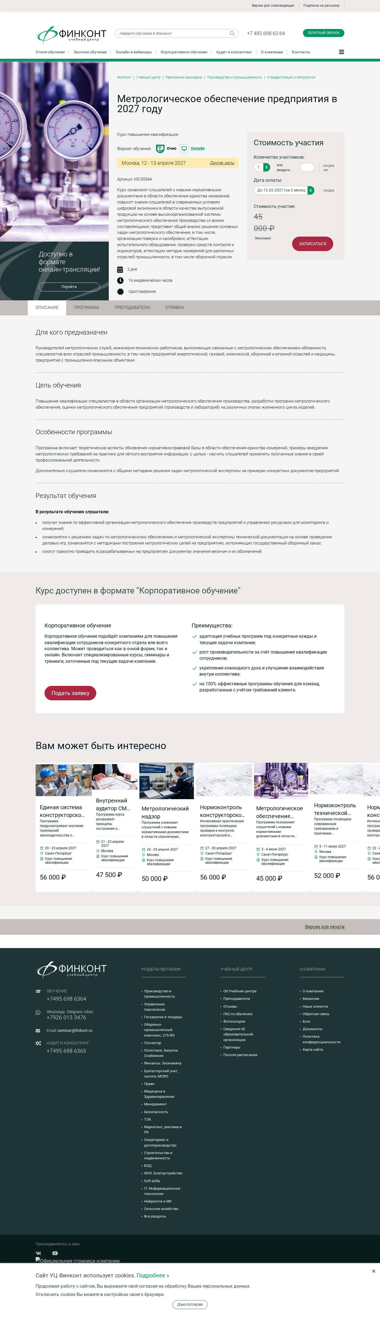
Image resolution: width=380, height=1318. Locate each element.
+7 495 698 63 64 (266, 33)
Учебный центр (149, 77)
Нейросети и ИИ (157, 1201)
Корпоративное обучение (184, 52)
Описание (47, 307)
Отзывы (230, 1006)
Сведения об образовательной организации (238, 1034)
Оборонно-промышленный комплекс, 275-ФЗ (159, 1029)
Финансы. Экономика (162, 1063)
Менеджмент (155, 1104)
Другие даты (222, 162)
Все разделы (155, 1216)
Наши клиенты (315, 1006)
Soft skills (152, 1181)
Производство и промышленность (234, 77)
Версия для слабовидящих (273, 6)
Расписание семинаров (184, 77)
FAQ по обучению (238, 1014)
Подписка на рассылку (321, 6)
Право (149, 1084)
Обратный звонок (324, 33)
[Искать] (232, 33)
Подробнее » (153, 1275)
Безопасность (156, 1112)
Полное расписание (240, 1055)
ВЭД (148, 1166)
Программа (86, 307)
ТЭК (147, 1119)
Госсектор (152, 1043)
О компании (272, 52)
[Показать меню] (341, 52)
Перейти (69, 286)
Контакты (301, 52)
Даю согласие (190, 1304)
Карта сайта (313, 1049)
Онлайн (198, 148)
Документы (312, 1029)
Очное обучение (50, 52)
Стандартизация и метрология (291, 77)
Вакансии (311, 999)
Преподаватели (132, 307)
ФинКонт (124, 77)
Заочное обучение (90, 52)
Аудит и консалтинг (234, 52)
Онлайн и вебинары (134, 52)
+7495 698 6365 (66, 1051)
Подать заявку (70, 693)
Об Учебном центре (239, 991)
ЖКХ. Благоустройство (163, 1173)
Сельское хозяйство (161, 1209)
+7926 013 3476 (66, 1017)
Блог (306, 1021)
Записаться (312, 243)
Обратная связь (316, 1014)
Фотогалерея (234, 1021)
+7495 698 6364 (66, 999)
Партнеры (231, 1047)
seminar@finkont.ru (75, 1030)
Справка (175, 307)
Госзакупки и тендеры (163, 1017)
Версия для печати (324, 926)
